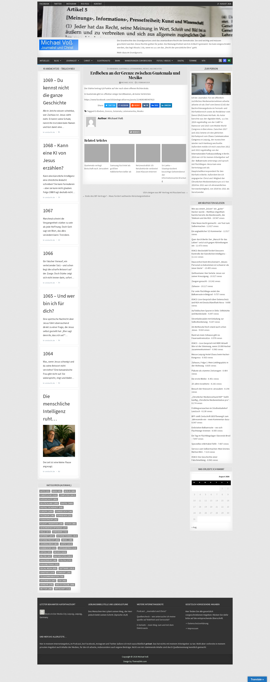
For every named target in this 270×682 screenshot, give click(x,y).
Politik (65, 560)
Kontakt (98, 4)
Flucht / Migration (51, 523)
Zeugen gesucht (199, 281)
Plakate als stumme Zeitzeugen (206, 370)
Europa (46, 511)
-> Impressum (191, 628)
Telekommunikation (51, 576)
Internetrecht (49, 540)
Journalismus (49, 544)
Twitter (58, 4)
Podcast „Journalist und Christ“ (152, 611)
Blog (56, 60)
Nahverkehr (48, 560)
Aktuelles (44, 60)
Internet (47, 536)
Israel (67, 540)
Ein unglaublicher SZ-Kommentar (207, 231)
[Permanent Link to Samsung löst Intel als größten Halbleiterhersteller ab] (122, 153)
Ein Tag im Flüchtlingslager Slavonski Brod (211, 435)
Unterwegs (47, 580)
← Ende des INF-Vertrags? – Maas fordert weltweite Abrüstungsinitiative (116, 196)
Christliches (48, 495)
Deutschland (49, 503)
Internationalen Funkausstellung (206, 153)
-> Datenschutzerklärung (196, 623)
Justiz (66, 544)
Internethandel (67, 536)
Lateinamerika (136, 69)
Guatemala (124, 69)
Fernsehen (64, 515)
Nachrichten (156, 69)
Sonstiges (47, 572)
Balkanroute (201, 160)
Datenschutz (48, 499)
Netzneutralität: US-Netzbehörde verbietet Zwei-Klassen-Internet (147, 168)
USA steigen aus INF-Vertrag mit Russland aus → (165, 192)
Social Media (48, 568)
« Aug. (194, 527)
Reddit (137, 105)
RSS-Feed (85, 4)
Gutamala (117, 111)
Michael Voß (127, 82)
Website (136, 131)
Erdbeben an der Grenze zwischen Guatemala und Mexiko (135, 75)
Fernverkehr (48, 519)
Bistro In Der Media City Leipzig (59, 613)
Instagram (71, 4)
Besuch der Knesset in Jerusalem (207, 388)
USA (62, 580)
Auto (45, 491)
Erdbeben (114, 69)
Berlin (69, 491)
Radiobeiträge (49, 564)
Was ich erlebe (65, 584)
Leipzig (45, 552)
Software (66, 568)
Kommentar (48, 548)
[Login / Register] (229, 60)
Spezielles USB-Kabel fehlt (204, 443)
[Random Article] (225, 60)
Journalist (71, 60)
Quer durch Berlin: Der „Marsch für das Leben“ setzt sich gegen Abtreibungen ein (210, 242)
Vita (203, 60)
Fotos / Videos (163, 60)
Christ (87, 60)
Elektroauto (103, 60)
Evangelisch (64, 511)
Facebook (44, 4)
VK (147, 105)
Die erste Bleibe (199, 378)
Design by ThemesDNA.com (135, 661)
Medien (60, 552)
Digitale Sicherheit (51, 507)
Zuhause (196, 286)
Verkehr (46, 584)
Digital (181, 60)
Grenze (108, 111)
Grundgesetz (136, 52)
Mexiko (146, 69)
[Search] (220, 60)
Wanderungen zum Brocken (138, 60)
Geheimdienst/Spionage (53, 527)
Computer (67, 495)
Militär (45, 556)
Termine (193, 60)
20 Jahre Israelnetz (200, 383)
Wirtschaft (62, 588)
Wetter (46, 588)
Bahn (117, 60)
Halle (45, 532)
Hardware (60, 532)
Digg (156, 105)
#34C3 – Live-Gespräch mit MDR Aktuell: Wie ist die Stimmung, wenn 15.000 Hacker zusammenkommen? (211, 346)
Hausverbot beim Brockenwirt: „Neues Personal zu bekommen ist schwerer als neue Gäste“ (210, 264)
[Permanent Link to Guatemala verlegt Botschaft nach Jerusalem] (96, 153)
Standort (64, 572)
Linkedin (167, 105)
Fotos (70, 523)
